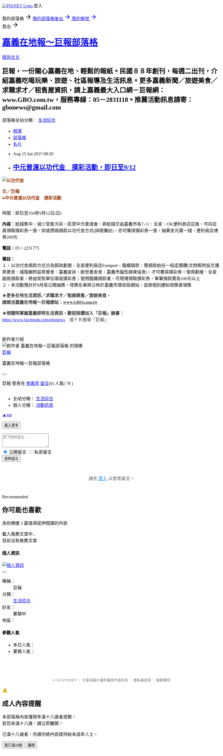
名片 (17, 144)
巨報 (6, 352)
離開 (31, 745)
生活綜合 (46, 120)
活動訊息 (44, 405)
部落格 (19, 137)
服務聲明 (163, 680)
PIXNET (71, 680)
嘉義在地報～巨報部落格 (50, 42)
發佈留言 (11, 459)
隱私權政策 (142, 680)
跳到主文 (11, 57)
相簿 (17, 131)
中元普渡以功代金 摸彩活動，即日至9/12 (74, 167)
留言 (44, 383)
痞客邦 (32, 383)
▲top (7, 414)
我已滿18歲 (13, 745)
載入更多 (11, 425)
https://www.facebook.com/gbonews (33, 319)
